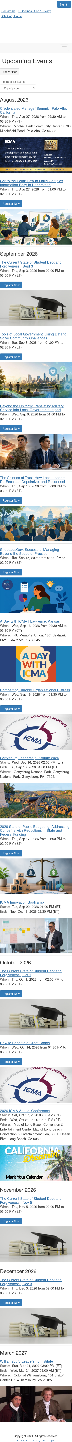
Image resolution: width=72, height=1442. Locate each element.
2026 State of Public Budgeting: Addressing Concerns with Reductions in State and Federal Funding (34, 830)
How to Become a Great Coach (25, 1042)
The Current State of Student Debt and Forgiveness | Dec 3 (31, 1281)
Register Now (11, 204)
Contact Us (8, 11)
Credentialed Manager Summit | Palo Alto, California (33, 110)
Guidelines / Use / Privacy (34, 11)
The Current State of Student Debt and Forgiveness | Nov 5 (31, 1200)
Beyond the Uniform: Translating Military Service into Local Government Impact (32, 407)
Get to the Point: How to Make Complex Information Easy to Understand (31, 182)
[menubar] (36, 13)
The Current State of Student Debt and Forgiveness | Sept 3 (31, 264)
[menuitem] (9, 10)
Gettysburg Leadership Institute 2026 (29, 757)
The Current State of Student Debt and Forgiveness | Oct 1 (31, 972)
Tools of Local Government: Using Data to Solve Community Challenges (33, 335)
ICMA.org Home (11, 16)
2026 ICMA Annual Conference (25, 1110)
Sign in (64, 4)
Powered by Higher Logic (36, 1440)
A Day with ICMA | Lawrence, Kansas (30, 621)
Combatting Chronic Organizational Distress (35, 689)
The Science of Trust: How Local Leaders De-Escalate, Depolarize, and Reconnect (32, 479)
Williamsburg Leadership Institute (26, 1361)
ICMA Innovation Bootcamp (22, 902)
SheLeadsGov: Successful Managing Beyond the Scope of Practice (29, 551)
